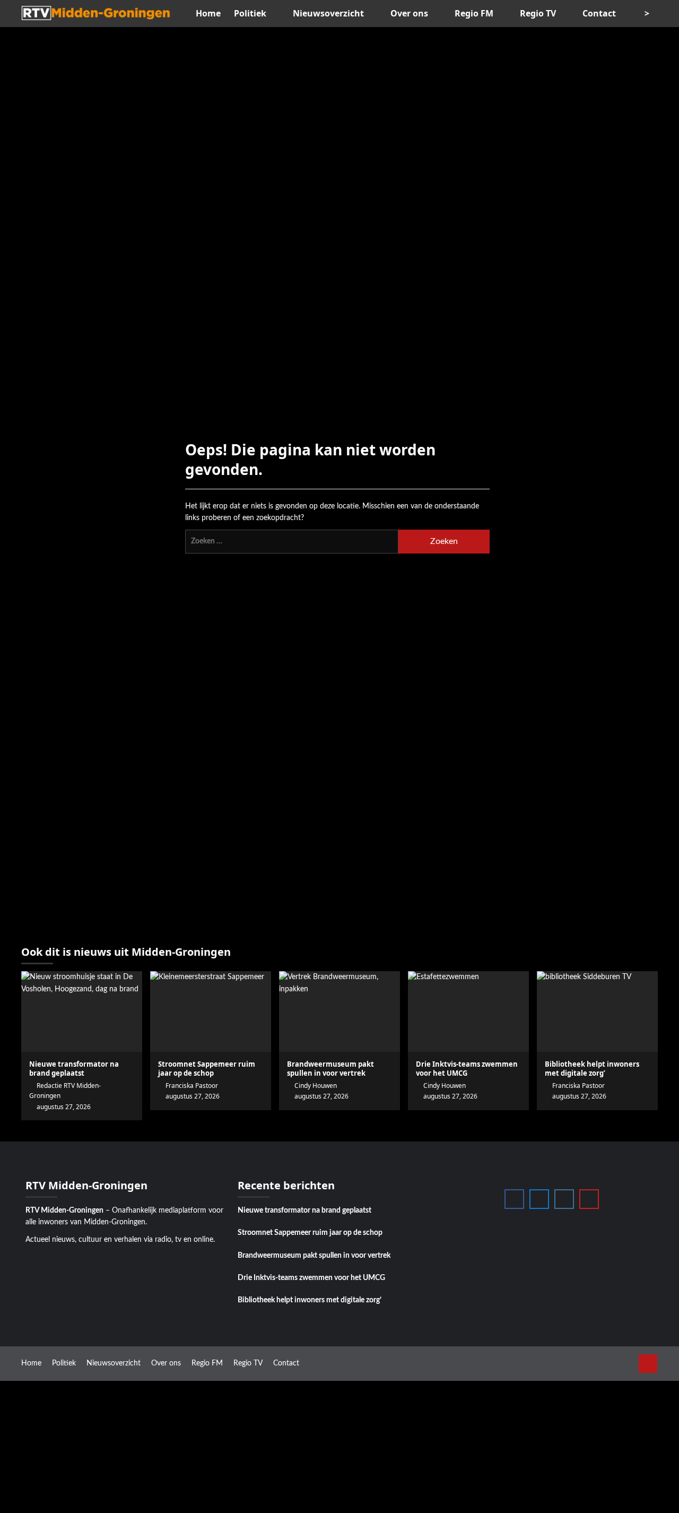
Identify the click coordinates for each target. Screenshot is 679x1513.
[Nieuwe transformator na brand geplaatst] (81, 1011)
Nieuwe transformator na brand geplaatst (304, 1210)
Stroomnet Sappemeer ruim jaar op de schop (310, 1233)
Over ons (409, 13)
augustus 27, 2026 (321, 1096)
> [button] (648, 13)
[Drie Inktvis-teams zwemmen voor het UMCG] (468, 1011)
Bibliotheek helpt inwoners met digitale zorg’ (309, 1300)
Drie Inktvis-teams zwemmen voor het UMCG (311, 1278)
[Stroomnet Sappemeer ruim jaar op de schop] (210, 1011)
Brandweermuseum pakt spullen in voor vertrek (330, 1068)
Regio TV (538, 13)
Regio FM (474, 13)
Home (208, 13)
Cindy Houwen (315, 1085)
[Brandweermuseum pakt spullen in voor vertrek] (339, 1011)
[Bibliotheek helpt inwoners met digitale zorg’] (597, 1011)
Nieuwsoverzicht (328, 13)
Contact (599, 13)
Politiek (250, 13)
